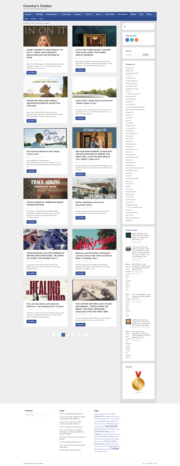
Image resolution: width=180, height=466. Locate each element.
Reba (127, 186)
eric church (101, 426)
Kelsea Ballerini (98, 436)
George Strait (129, 128)
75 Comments (137, 243)
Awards (28, 14)
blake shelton (106, 416)
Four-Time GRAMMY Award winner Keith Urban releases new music (141, 296)
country (30, 60)
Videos (148, 14)
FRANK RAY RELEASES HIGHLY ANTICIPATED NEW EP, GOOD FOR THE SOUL (43, 103)
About (40, 18)
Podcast (128, 173)
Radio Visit (129, 183)
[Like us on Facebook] (127, 40)
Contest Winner (130, 99)
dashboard (149, 463)
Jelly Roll (112, 434)
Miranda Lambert (110, 441)
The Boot (62, 442)
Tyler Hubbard (97, 451)
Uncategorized (130, 212)
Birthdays (39, 14)
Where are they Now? (132, 218)
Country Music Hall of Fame (133, 107)
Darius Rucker (102, 423)
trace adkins (107, 449)
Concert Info (66, 14)
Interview (128, 141)
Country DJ (63, 417)
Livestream (129, 147)
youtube (104, 451)
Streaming (129, 197)
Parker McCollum (109, 444)
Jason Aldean (106, 434)
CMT (127, 91)
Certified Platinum (131, 81)
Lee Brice (101, 439)
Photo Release (130, 170)
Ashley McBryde (110, 414)
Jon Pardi (118, 434)
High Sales (129, 136)
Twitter (114, 448)
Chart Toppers (130, 86)
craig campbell (110, 421)
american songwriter (100, 414)
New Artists (110, 14)
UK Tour (128, 210)
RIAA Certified (130, 192)
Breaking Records (131, 73)
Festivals (128, 123)
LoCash (113, 439)
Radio (127, 181)
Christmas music (130, 89)
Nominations (129, 162)
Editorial (128, 115)
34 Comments (146, 327)
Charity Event (51, 14)
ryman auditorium (102, 446)
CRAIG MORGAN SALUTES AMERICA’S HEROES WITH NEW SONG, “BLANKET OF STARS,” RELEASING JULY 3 (45, 255)
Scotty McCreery (112, 446)
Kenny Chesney (108, 436)
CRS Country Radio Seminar (134, 109)
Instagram (97, 434)
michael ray (101, 441)
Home (26, 18)
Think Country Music (66, 445)
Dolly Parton (111, 424)
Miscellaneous (130, 149)
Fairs (127, 120)
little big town (107, 439)
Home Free (112, 431)
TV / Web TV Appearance (133, 207)
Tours (141, 14)
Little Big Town (130, 144)
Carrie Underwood (99, 419)
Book (128, 75)
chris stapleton (116, 419)
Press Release (130, 178)
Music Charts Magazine (67, 430)
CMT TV (62, 414)
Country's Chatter (37, 6)
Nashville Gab (64, 437)
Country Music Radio (66, 422)
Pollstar (128, 176)
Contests (77, 14)
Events (88, 14)
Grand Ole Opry (130, 133)
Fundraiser (129, 125)
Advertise (33, 18)
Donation (128, 112)
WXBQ (127, 220)
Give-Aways (129, 131)
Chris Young (97, 421)
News (98, 14)
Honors (128, 139)
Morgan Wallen (99, 444)
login (143, 463)
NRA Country (129, 165)
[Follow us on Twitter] (132, 40)
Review (133, 14)
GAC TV (62, 427)
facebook (111, 426)
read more (31, 72)
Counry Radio (130, 104)
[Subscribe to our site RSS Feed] (136, 40)
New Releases (122, 14)
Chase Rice (108, 418)
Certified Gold (130, 78)
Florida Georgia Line (100, 429)
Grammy (117, 429)
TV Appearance (130, 205)
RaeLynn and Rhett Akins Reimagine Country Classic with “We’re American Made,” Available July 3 (94, 255)
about (155, 463)
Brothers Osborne (114, 416)
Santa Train (129, 194)
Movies (128, 152)
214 (80, 334)
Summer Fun (129, 199)
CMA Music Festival (132, 94)
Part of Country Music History (134, 168)
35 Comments (137, 260)
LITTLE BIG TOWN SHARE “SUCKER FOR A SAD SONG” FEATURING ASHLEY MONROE (93, 52)
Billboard (97, 416)
